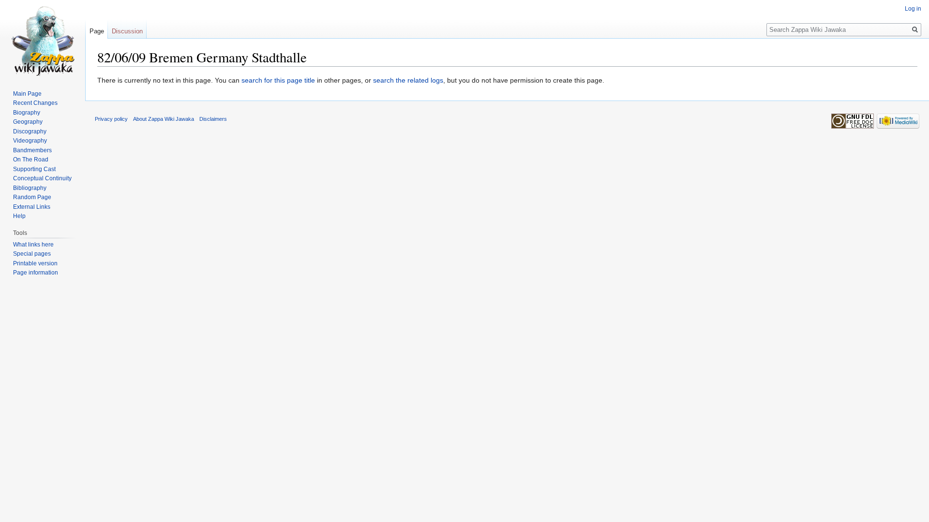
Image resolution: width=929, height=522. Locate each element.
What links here (33, 244)
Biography (26, 112)
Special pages (32, 253)
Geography (28, 121)
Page (97, 31)
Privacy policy (111, 119)
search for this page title (278, 80)
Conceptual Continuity (42, 178)
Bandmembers (32, 150)
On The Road (30, 159)
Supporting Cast (34, 169)
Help (19, 216)
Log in (913, 8)
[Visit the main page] (42, 38)
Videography (30, 140)
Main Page (27, 93)
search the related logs (408, 80)
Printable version (35, 263)
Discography (29, 131)
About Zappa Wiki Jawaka (163, 119)
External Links (31, 206)
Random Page (32, 197)
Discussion (127, 31)
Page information (35, 272)
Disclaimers (213, 119)
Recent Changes (35, 103)
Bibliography (29, 188)
